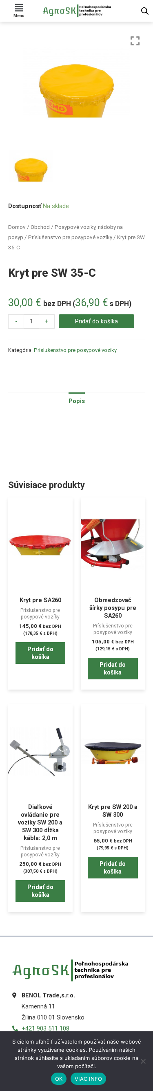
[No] (143, 1061)
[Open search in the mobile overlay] (145, 11)
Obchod (40, 227)
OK (59, 1078)
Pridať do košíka (96, 321)
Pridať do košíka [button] (40, 653)
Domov (17, 227)
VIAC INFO (88, 1078)
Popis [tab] (77, 401)
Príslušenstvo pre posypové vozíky (70, 237)
